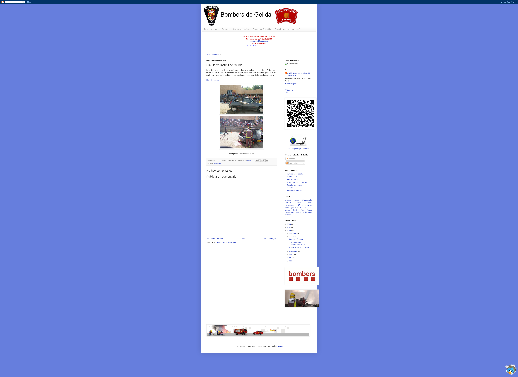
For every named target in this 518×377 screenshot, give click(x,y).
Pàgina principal (211, 29)
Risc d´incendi (306, 212)
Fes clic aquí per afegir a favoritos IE (298, 149)
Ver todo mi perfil (291, 84)
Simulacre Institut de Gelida (299, 247)
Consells (309, 202)
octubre (292, 236)
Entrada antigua (270, 239)
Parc (302, 210)
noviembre (293, 233)
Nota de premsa (212, 80)
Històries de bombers (294, 190)
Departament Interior (294, 185)
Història (309, 208)
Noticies (295, 210)
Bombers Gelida (252, 46)
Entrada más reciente (215, 239)
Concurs (288, 202)
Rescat (297, 212)
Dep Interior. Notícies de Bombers (299, 182)
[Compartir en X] (261, 160)
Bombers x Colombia (296, 239)
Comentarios (293, 163)
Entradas (291, 159)
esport (292, 208)
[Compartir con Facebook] (264, 160)
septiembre (293, 251)
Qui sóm (225, 29)
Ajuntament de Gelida (295, 174)
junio (291, 261)
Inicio (243, 239)
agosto (291, 255)
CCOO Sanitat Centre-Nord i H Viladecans (298, 74)
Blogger (281, 346)
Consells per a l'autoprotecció (287, 29)
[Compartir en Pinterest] (266, 160)
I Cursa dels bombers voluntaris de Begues (297, 243)
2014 (289, 224)
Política (309, 210)
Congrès (298, 202)
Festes (297, 208)
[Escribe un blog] (259, 160)
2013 (289, 227)
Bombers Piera (292, 179)
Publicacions (289, 212)
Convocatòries (289, 205)
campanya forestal (292, 200)
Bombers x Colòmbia (262, 29)
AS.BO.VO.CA (292, 177)
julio (290, 258)
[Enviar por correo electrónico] (256, 160)
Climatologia (307, 200)
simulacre (217, 163)
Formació (290, 188)
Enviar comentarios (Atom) (226, 243)
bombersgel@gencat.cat (259, 41)
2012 (289, 231)
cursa (287, 208)
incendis (287, 210)
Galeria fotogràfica (241, 29)
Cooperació (305, 205)
